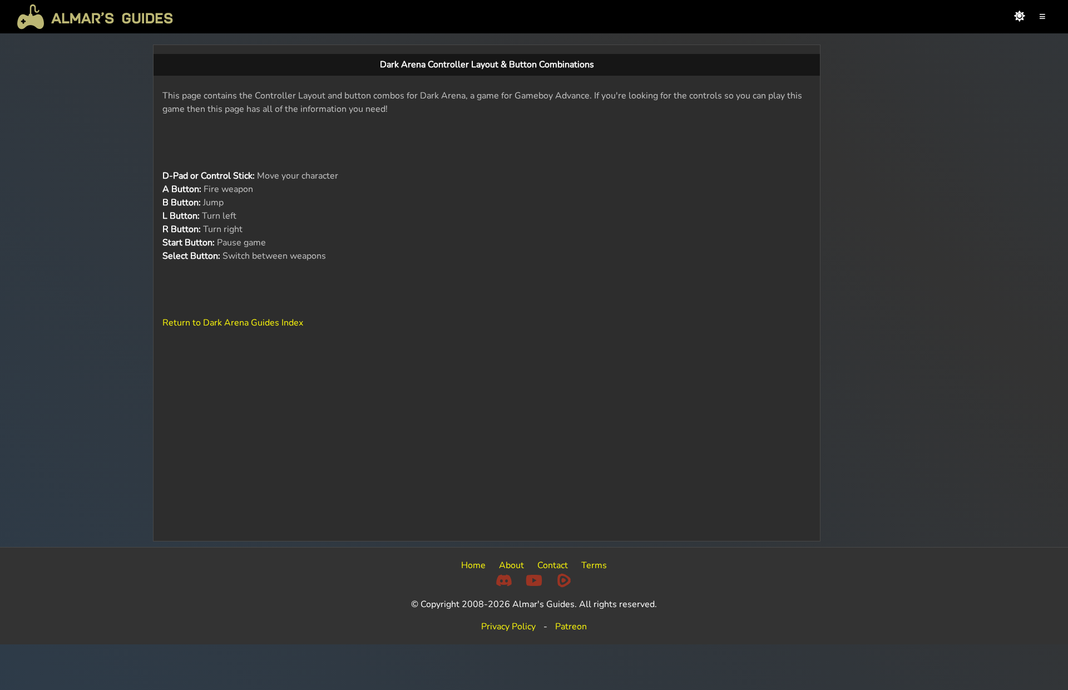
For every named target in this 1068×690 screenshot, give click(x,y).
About (511, 565)
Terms (594, 565)
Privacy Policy (508, 626)
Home (473, 565)
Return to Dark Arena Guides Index (232, 323)
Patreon (571, 626)
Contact (552, 565)
